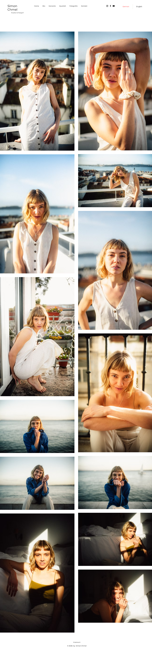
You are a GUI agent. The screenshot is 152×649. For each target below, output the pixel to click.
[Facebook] (110, 6)
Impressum (77, 642)
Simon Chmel (12, 7)
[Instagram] (107, 6)
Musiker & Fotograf (17, 13)
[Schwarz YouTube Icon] (113, 6)
